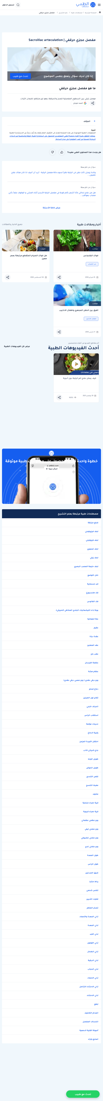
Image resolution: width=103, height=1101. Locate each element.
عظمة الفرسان (91, 662)
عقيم (96, 627)
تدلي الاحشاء (92, 995)
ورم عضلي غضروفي (89, 837)
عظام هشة (93, 671)
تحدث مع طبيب (20, 76)
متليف (95, 793)
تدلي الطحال (92, 951)
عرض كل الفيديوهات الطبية (17, 346)
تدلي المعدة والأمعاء (89, 916)
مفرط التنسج (92, 785)
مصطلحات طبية (76, 13)
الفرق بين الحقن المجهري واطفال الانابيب (78, 310)
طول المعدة (92, 855)
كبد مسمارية (92, 583)
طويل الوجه (93, 758)
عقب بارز (94, 653)
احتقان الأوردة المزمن (88, 741)
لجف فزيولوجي (92, 540)
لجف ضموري (92, 548)
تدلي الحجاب (93, 969)
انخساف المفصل (90, 1021)
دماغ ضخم (93, 688)
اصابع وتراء (93, 1039)
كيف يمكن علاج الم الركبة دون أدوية (79, 378)
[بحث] (18, 5)
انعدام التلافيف (91, 1012)
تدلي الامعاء (93, 977)
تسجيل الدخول (8, 5)
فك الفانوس (92, 601)
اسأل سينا (53, 468)
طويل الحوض (92, 767)
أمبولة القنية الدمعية (89, 1030)
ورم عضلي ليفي (91, 828)
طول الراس (93, 863)
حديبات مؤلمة (92, 723)
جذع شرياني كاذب (90, 750)
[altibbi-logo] (86, 5)
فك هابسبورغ (92, 592)
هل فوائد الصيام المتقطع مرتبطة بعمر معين (28, 257)
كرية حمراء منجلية (90, 802)
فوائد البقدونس (90, 255)
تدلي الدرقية (93, 960)
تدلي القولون (92, 942)
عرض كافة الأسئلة (51, 207)
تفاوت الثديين (92, 899)
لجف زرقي (94, 557)
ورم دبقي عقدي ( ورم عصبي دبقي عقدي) (81, 680)
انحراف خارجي (92, 706)
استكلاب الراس (91, 715)
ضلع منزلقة (93, 522)
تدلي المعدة (93, 925)
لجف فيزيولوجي (91, 531)
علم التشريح (63, 13)
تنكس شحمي (92, 890)
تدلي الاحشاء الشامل (88, 986)
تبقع (96, 1004)
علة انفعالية (92, 618)
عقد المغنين (92, 645)
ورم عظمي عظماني (89, 820)
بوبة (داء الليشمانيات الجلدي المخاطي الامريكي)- (77, 610)
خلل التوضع (93, 575)
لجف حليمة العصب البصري (86, 566)
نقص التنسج (92, 776)
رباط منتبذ (93, 881)
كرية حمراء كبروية (90, 811)
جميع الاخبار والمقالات (12, 224)
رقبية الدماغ (93, 732)
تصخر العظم (92, 907)
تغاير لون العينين (90, 697)
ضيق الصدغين (91, 872)
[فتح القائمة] (98, 5)
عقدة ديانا (94, 636)
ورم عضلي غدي (91, 846)
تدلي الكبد (94, 934)
